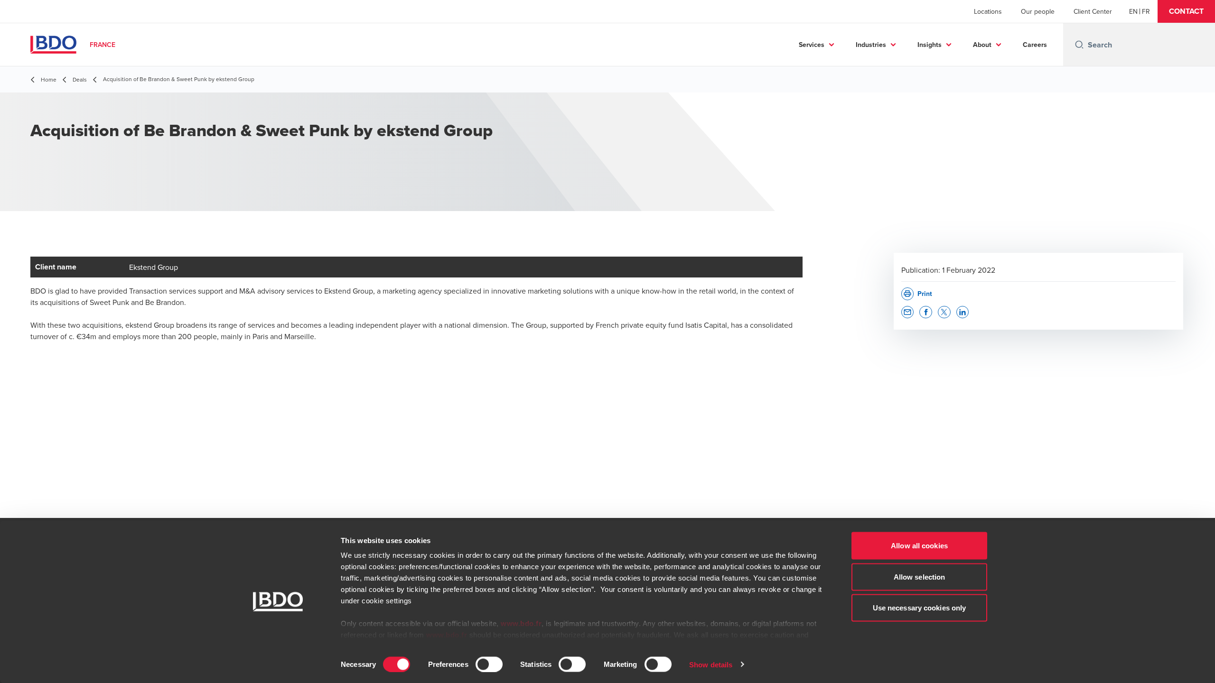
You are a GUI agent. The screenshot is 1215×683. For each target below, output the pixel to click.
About (982, 44)
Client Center (1093, 11)
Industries (871, 44)
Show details (710, 664)
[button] (1186, 11)
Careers (1035, 44)
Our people (1038, 11)
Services (811, 44)
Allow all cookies (919, 546)
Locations (988, 11)
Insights (929, 44)
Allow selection (919, 576)
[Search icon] (1079, 44)
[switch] (489, 664)
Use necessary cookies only (919, 608)
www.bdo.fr (521, 623)
